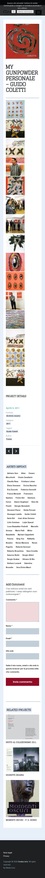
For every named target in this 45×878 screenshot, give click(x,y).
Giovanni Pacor (13, 510)
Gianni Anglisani (21, 502)
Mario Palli (19, 530)
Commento (11, 600)
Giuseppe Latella (14, 514)
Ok (13, 11)
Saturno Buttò (13, 555)
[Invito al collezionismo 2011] (22, 727)
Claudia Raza (12, 481)
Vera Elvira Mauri (23, 567)
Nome (9, 626)
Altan (23, 473)
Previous (9, 451)
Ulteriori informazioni (25, 11)
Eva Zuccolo (12, 489)
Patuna (10, 538)
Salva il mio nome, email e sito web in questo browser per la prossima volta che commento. (22, 668)
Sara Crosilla (32, 551)
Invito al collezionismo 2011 (21, 742)
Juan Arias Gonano (26, 518)
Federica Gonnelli (28, 489)
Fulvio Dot (20, 497)
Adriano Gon (12, 473)
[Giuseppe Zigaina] (22, 759)
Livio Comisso (13, 522)
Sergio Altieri (28, 555)
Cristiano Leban (28, 481)
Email (9, 638)
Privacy (6, 856)
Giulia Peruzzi (29, 510)
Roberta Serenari (23, 547)
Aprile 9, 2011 (12, 407)
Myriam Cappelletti (26, 534)
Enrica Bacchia (30, 485)
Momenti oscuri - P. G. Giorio (21, 820)
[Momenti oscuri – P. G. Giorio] (22, 798)
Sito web (10, 651)
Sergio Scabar (13, 559)
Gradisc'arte (23, 862)
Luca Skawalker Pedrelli (17, 526)
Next (16, 451)
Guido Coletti (12, 431)
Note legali (7, 853)
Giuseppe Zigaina (15, 775)
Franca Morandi (14, 493)
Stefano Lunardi (14, 563)
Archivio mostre (13, 416)
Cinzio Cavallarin (25, 477)
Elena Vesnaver (13, 485)
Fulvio (9, 439)
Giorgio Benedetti (22, 506)
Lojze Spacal (28, 522)
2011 (8, 423)
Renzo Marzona (22, 542)
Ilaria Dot (11, 518)
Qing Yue (20, 538)
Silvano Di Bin (28, 559)
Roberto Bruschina (15, 551)
